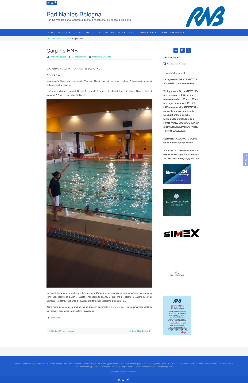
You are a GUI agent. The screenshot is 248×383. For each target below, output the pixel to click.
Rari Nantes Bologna (74, 14)
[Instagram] (52, 3)
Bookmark (55, 317)
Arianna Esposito (58, 56)
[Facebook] (55, 3)
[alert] (176, 64)
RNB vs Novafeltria (138, 330)
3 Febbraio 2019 (79, 56)
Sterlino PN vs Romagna (63, 330)
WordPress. (132, 371)
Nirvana (123, 371)
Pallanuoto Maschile (61, 38)
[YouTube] (49, 3)
